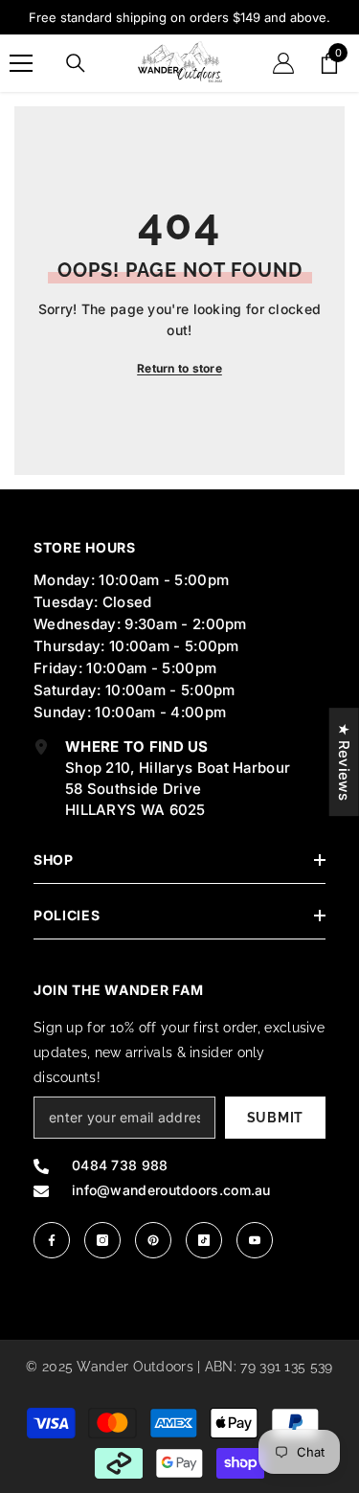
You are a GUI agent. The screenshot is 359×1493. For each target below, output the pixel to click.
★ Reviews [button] (344, 762)
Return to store (179, 368)
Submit (275, 1117)
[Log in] (283, 63)
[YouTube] (254, 1240)
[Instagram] (102, 1240)
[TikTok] (204, 1240)
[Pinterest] (153, 1240)
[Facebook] (52, 1240)
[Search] (75, 63)
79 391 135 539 (286, 1366)
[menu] (21, 63)
